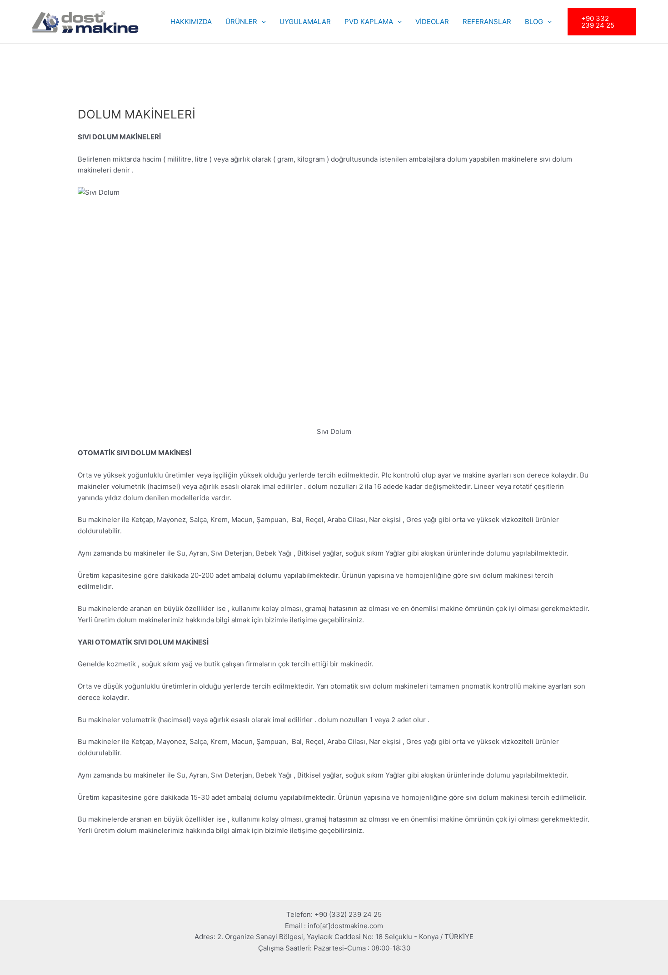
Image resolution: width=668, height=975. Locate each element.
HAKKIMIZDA (191, 21)
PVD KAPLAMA (368, 21)
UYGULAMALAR (305, 21)
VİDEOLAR (432, 21)
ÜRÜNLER (241, 21)
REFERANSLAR (487, 21)
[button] (261, 21)
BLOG (534, 21)
